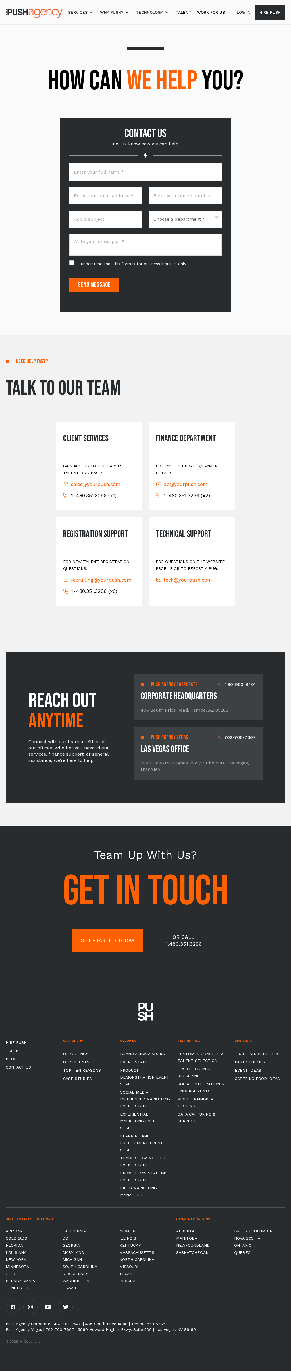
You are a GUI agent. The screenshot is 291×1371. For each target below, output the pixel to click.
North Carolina (136, 1259)
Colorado (16, 1238)
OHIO (10, 1273)
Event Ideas (248, 1070)
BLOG (11, 1059)
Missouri (128, 1266)
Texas (125, 1273)
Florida (14, 1245)
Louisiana (16, 1252)
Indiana (127, 1281)
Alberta (185, 1231)
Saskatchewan (192, 1252)
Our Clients (76, 1062)
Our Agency (75, 1054)
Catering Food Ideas (257, 1078)
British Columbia (253, 1231)
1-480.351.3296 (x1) (94, 495)
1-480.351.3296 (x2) (187, 495)
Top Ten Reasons (82, 1070)
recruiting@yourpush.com (101, 580)
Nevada (127, 1231)
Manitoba (186, 1238)
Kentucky (130, 1245)
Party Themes (250, 1062)
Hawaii (69, 1288)
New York (16, 1259)
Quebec (242, 1252)
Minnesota (17, 1266)
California (74, 1231)
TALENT (183, 12)
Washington (76, 1281)
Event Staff (134, 1062)
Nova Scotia (247, 1238)
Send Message (94, 285)
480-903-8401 (240, 684)
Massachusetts (136, 1252)
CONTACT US (18, 1067)
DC (65, 1238)
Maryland (73, 1252)
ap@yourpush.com (186, 484)
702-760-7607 (240, 737)
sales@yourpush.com (95, 484)
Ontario (242, 1245)
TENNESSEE (18, 1288)
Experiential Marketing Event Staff (139, 1121)
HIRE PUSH (16, 1042)
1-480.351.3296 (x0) (94, 591)
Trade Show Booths (257, 1054)
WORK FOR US (211, 12)
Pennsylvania (20, 1281)
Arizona (14, 1231)
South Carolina (80, 1266)
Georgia (71, 1245)
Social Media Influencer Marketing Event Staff (145, 1099)
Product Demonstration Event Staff (144, 1077)
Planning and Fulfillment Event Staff (141, 1143)
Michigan (72, 1259)
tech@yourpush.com (188, 580)
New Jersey (75, 1273)
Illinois (127, 1238)
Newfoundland (193, 1245)
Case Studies (77, 1078)
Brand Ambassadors (142, 1054)
